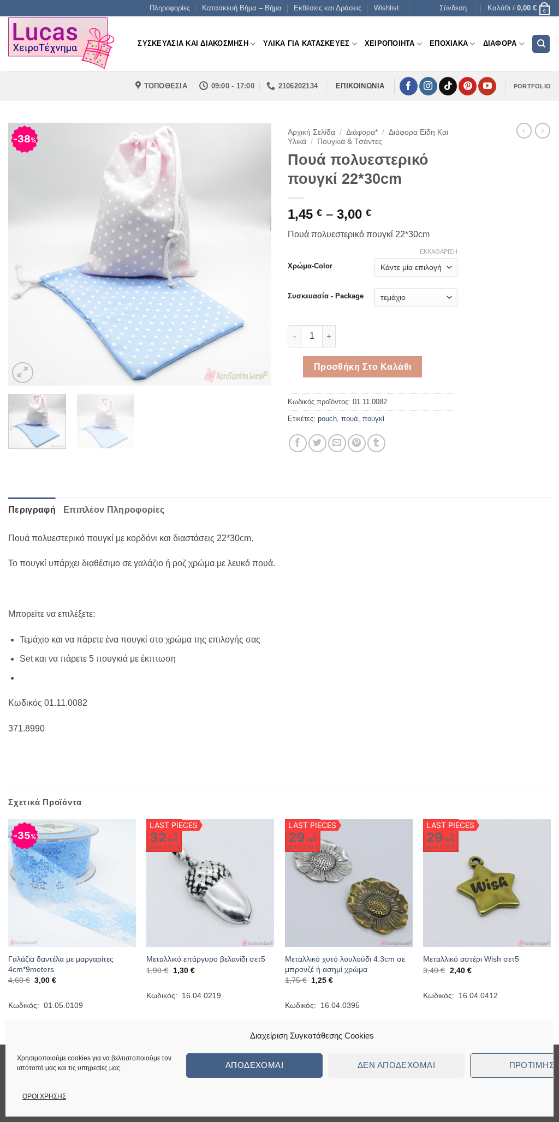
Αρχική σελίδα (311, 132)
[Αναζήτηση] (541, 44)
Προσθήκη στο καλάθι (363, 366)
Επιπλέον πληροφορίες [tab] (113, 509)
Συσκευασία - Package (326, 296)
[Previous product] (542, 130)
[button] (453, 8)
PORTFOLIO (532, 86)
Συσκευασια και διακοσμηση (193, 43)
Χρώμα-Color (310, 266)
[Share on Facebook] (298, 443)
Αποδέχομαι (254, 1065)
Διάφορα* (362, 132)
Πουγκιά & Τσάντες (349, 141)
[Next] (252, 254)
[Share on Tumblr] (376, 443)
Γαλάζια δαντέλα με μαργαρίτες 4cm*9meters (61, 964)
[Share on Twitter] (317, 443)
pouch (327, 419)
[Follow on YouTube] (487, 86)
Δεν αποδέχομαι (396, 1065)
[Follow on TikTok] (448, 86)
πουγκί (373, 419)
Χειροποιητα (390, 43)
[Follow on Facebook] (409, 86)
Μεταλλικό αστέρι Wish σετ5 (471, 959)
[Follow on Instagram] (428, 86)
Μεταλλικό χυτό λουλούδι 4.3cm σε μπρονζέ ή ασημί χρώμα (345, 964)
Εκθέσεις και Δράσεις (327, 8)
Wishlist (386, 8)
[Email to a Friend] (337, 443)
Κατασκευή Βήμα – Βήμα (242, 8)
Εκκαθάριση (438, 251)
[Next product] (524, 130)
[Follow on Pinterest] (468, 86)
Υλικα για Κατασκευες (306, 43)
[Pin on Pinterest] (357, 443)
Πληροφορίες (170, 8)
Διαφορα (500, 43)
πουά (349, 419)
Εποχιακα (449, 43)
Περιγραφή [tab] (32, 509)
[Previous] (27, 254)
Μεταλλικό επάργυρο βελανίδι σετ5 (205, 959)
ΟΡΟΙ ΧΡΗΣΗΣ (44, 1096)
